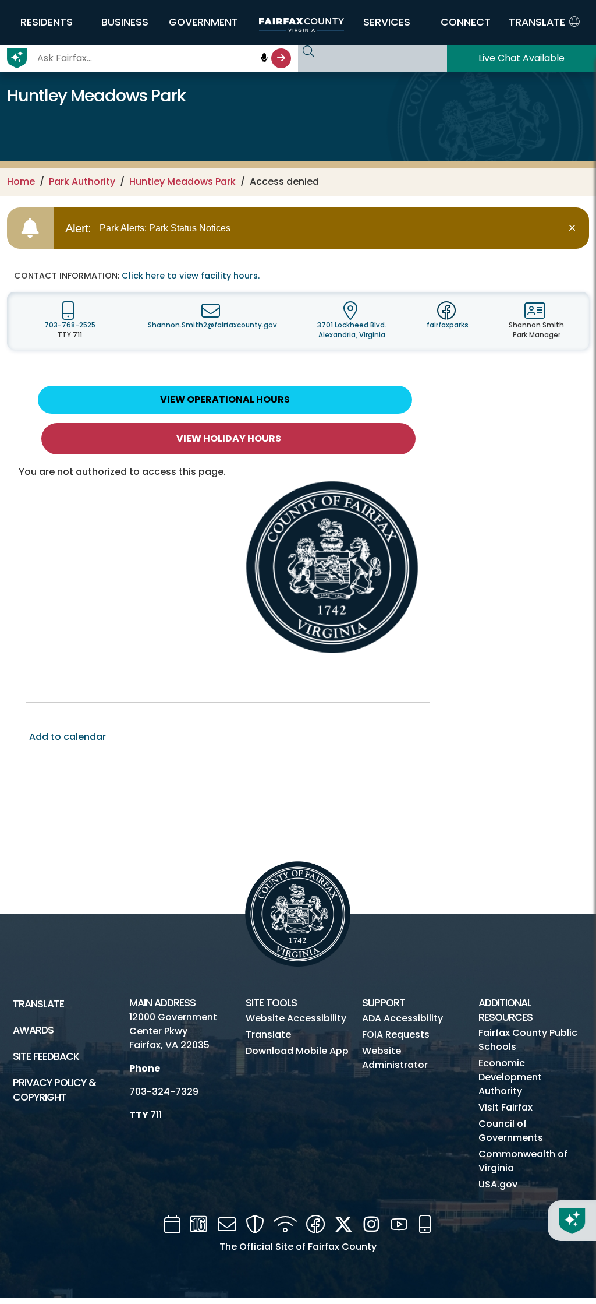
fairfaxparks (448, 325)
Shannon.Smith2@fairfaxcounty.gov (212, 325)
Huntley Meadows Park (182, 181)
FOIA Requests (396, 1034)
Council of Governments (510, 1130)
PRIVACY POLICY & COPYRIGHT (54, 1090)
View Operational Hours (225, 399)
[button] (46, 22)
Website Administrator (395, 1058)
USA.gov (497, 1184)
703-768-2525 (69, 325)
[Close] (574, 228)
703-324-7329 (163, 1091)
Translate (38, 1004)
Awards (33, 1030)
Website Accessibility (296, 1018)
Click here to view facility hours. (191, 275)
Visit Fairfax (505, 1107)
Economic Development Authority (510, 1077)
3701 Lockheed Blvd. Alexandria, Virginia (351, 330)
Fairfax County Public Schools (527, 1039)
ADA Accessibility (402, 1018)
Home (21, 181)
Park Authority (82, 181)
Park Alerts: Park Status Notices (165, 228)
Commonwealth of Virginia (522, 1161)
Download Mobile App (297, 1051)
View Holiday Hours (228, 438)
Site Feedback (46, 1056)
